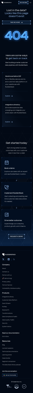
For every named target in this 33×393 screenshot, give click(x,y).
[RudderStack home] (6, 2)
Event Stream (6, 303)
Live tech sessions (7, 348)
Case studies (6, 358)
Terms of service (7, 285)
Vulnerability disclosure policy (11, 288)
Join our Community (11, 375)
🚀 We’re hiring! (7, 278)
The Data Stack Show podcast (11, 365)
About (4, 268)
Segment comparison (8, 361)
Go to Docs (5, 336)
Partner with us (7, 275)
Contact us (5, 272)
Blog (3, 345)
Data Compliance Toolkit (9, 317)
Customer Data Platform (9, 300)
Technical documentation (10, 351)
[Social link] (3, 259)
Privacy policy (6, 282)
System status (6, 327)
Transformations (7, 313)
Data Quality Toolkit (8, 320)
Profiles (4, 307)
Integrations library (8, 297)
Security (4, 323)
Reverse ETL (5, 310)
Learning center (7, 355)
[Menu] (30, 2)
